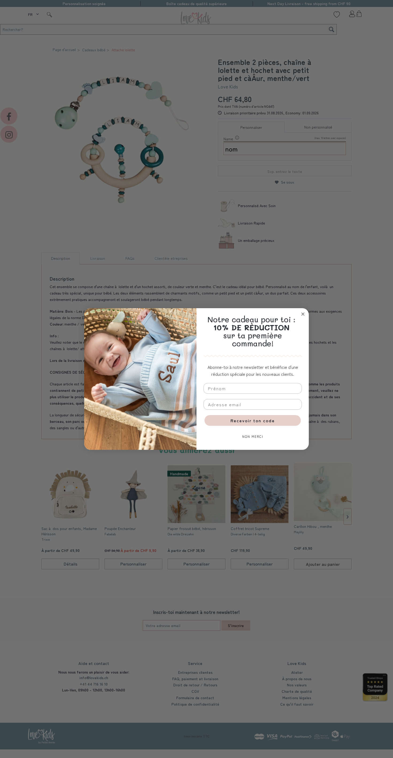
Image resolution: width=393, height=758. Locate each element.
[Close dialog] (303, 314)
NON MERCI (252, 436)
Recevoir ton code (252, 420)
